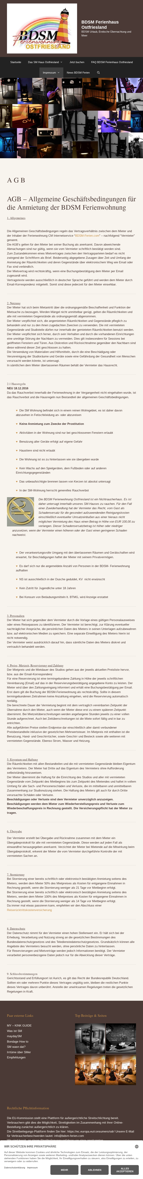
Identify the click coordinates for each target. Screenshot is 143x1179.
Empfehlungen (16, 1057)
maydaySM (14, 1036)
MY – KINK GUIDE (19, 1025)
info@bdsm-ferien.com (69, 1136)
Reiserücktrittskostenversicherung (29, 910)
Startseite (15, 62)
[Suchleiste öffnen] (98, 72)
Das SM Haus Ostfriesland (43, 62)
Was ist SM (14, 1031)
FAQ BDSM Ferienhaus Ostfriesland (112, 62)
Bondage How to (17, 1041)
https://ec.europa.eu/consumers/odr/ (91, 1131)
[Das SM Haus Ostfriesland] (121, 1039)
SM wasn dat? (16, 1046)
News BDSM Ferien (78, 72)
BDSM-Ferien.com (87, 235)
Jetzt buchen (77, 62)
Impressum (49, 72)
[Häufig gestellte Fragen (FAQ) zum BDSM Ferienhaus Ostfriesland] (90, 1070)
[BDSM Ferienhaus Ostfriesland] (90, 1039)
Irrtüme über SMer (19, 1052)
